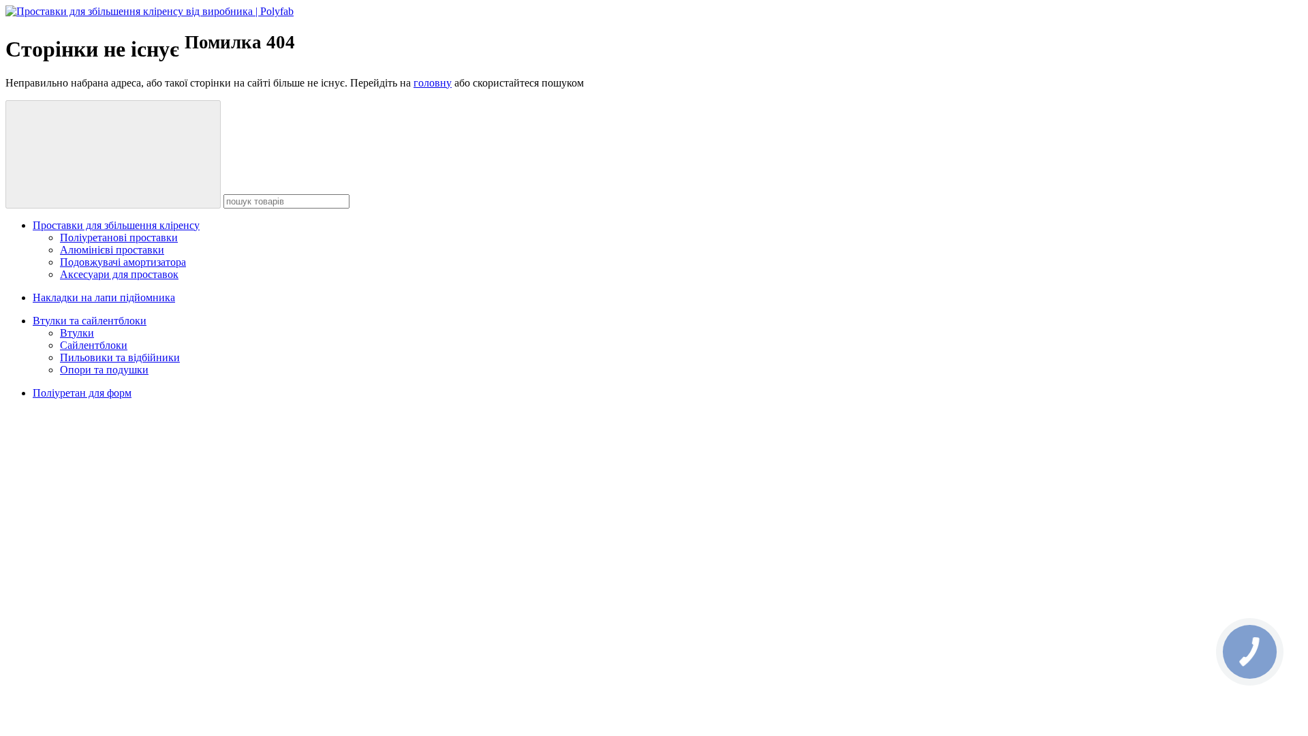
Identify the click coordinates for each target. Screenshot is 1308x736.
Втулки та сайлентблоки (89, 320)
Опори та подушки (104, 369)
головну (433, 83)
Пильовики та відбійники (120, 357)
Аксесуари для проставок (119, 274)
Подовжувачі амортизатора (123, 262)
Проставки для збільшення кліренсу (116, 225)
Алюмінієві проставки (112, 250)
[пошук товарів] (113, 154)
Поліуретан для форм (82, 393)
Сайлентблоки (93, 345)
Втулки (77, 333)
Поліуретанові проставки (119, 237)
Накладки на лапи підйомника (104, 297)
